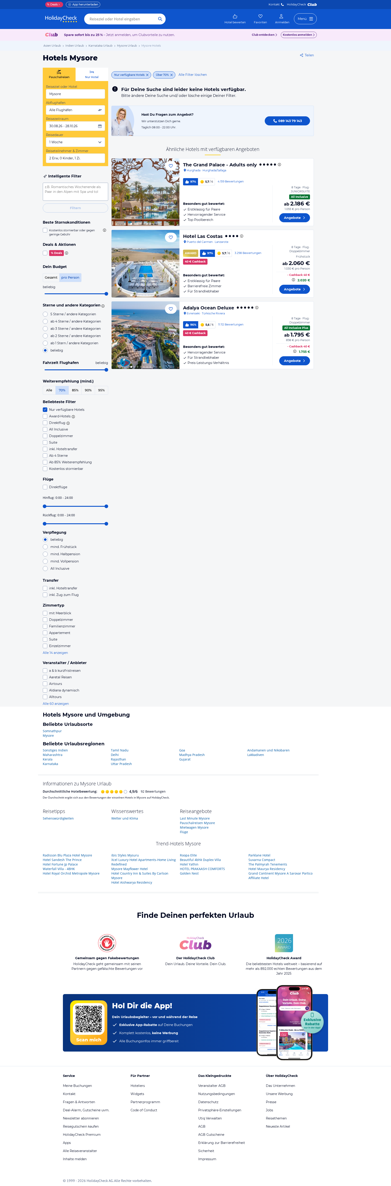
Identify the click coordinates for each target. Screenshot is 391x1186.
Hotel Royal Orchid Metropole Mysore (71, 873)
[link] (235, 19)
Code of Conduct (144, 1110)
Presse (271, 1102)
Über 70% (162, 75)
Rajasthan (118, 759)
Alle (49, 390)
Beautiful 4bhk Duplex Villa (200, 860)
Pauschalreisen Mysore (197, 823)
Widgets (137, 1094)
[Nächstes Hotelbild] (174, 192)
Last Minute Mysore (195, 818)
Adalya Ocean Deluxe (208, 308)
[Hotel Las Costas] (145, 263)
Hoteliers (138, 1086)
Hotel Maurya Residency (266, 869)
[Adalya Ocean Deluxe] (145, 335)
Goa (182, 750)
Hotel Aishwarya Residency (131, 882)
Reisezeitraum (57, 119)
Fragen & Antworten (79, 1102)
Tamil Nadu (120, 750)
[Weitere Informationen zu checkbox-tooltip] (104, 230)
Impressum (207, 1159)
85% (75, 390)
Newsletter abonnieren (81, 1118)
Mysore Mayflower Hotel (129, 869)
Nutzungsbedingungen (216, 1094)
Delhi (115, 755)
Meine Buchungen (77, 1086)
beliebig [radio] (56, 350)
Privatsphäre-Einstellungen (219, 1110)
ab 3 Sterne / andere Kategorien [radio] (75, 329)
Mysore (48, 735)
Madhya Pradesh (192, 755)
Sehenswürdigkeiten (58, 818)
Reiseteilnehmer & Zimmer (67, 151)
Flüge (184, 832)
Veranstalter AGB (212, 1086)
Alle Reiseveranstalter (80, 1151)
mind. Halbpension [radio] (65, 554)
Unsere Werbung (279, 1094)
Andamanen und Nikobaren (268, 750)
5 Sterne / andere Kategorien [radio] (73, 314)
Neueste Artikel (278, 1126)
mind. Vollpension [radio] (64, 561)
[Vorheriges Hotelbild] (117, 192)
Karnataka (50, 764)
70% (62, 390)
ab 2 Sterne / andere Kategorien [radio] (75, 336)
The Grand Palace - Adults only (220, 164)
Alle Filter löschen (193, 75)
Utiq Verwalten (210, 1118)
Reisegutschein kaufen (81, 1126)
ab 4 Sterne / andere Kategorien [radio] (75, 321)
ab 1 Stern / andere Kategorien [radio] (74, 343)
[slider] (106, 294)
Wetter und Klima (124, 818)
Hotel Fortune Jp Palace (60, 864)
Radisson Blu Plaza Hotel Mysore (67, 855)
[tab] (59, 74)
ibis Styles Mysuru (125, 855)
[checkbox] (75, 232)
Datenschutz (208, 1102)
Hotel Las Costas (203, 236)
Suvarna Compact (261, 860)
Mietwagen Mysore (194, 827)
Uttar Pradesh (121, 764)
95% (101, 390)
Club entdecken (263, 34)
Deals (52, 4)
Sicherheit (206, 1151)
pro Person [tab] (70, 277)
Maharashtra (52, 755)
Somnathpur (52, 731)
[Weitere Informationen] (293, 280)
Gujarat (185, 759)
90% (88, 390)
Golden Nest (189, 873)
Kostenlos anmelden (297, 34)
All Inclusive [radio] (59, 569)
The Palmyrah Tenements (267, 864)
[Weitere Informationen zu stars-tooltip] (102, 305)
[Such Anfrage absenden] (160, 19)
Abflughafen (55, 103)
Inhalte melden (75, 1159)
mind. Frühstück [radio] (63, 547)
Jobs (269, 1110)
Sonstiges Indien (55, 750)
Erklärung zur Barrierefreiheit (221, 1143)
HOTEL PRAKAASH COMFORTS (202, 869)
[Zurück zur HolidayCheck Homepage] (61, 19)
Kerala (47, 759)
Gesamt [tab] (51, 277)
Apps (67, 1143)
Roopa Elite (188, 855)
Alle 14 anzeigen (55, 653)
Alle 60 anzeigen (56, 704)
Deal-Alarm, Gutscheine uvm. (86, 1110)
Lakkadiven (255, 755)
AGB (201, 1126)
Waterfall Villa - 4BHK (59, 869)
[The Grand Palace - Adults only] (145, 192)
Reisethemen (276, 1118)
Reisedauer (54, 135)
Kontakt (274, 4)
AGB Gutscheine (211, 1135)
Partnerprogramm (145, 1102)
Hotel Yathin (189, 864)
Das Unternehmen (280, 1086)
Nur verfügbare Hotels (129, 75)
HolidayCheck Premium (82, 1135)
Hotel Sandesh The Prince (62, 860)
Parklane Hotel (259, 855)
